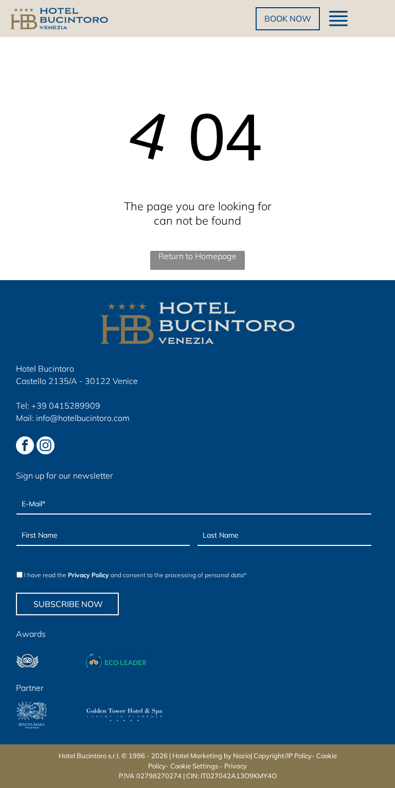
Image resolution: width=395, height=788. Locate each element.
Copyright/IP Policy (283, 756)
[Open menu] (338, 18)
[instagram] (46, 446)
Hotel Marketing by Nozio (211, 756)
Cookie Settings (194, 766)
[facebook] (25, 446)
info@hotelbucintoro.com (83, 418)
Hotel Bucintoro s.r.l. (89, 756)
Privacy (235, 766)
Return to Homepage (197, 256)
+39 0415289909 (65, 405)
